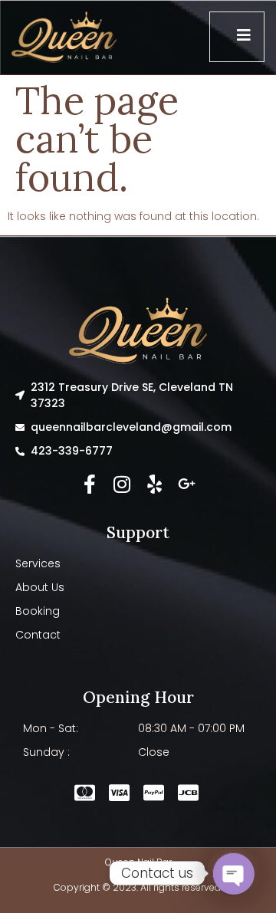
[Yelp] (154, 484)
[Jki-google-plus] (186, 484)
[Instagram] (122, 484)
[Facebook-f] (90, 484)
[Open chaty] (233, 873)
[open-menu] (236, 36)
